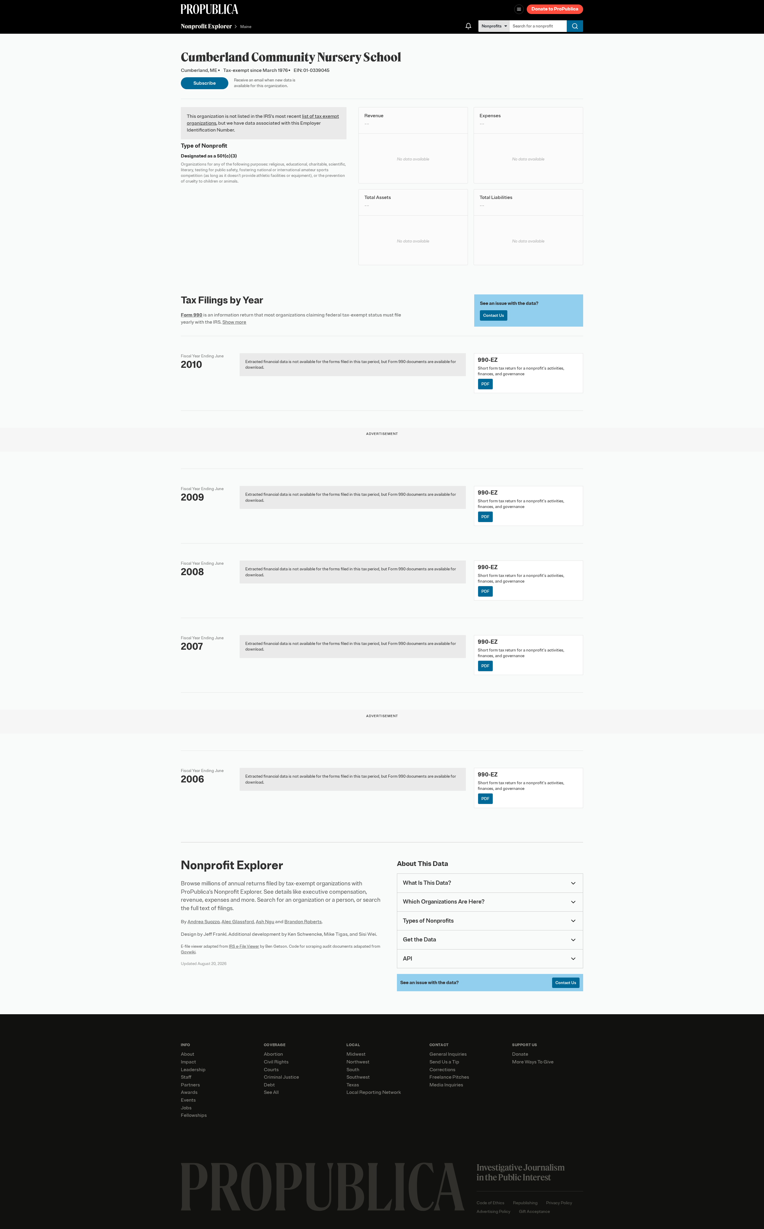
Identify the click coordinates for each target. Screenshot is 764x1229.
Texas (352, 1085)
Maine (245, 26)
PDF (485, 384)
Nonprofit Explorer (206, 26)
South (352, 1070)
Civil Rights (276, 1062)
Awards (189, 1092)
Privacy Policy (559, 1202)
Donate (520, 1054)
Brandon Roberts (303, 922)
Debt (269, 1085)
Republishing (525, 1202)
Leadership (193, 1070)
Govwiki (188, 952)
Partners (190, 1085)
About (187, 1054)
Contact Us (493, 315)
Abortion (273, 1054)
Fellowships (194, 1115)
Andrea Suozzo (203, 922)
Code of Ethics (490, 1202)
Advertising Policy (493, 1211)
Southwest (358, 1077)
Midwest (356, 1054)
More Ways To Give (533, 1062)
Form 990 (191, 315)
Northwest (357, 1062)
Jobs (186, 1108)
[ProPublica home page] (323, 1186)
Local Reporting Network (373, 1092)
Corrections (442, 1070)
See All (271, 1092)
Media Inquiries (446, 1085)
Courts (271, 1070)
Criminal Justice (281, 1077)
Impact (188, 1062)
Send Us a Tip (444, 1062)
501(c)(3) (227, 156)
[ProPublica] (209, 9)
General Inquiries (448, 1054)
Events (188, 1100)
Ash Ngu (265, 922)
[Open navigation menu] (519, 9)
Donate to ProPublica (555, 9)
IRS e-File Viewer (244, 946)
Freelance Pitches (449, 1077)
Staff (186, 1077)
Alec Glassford (237, 922)
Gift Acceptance (534, 1211)
